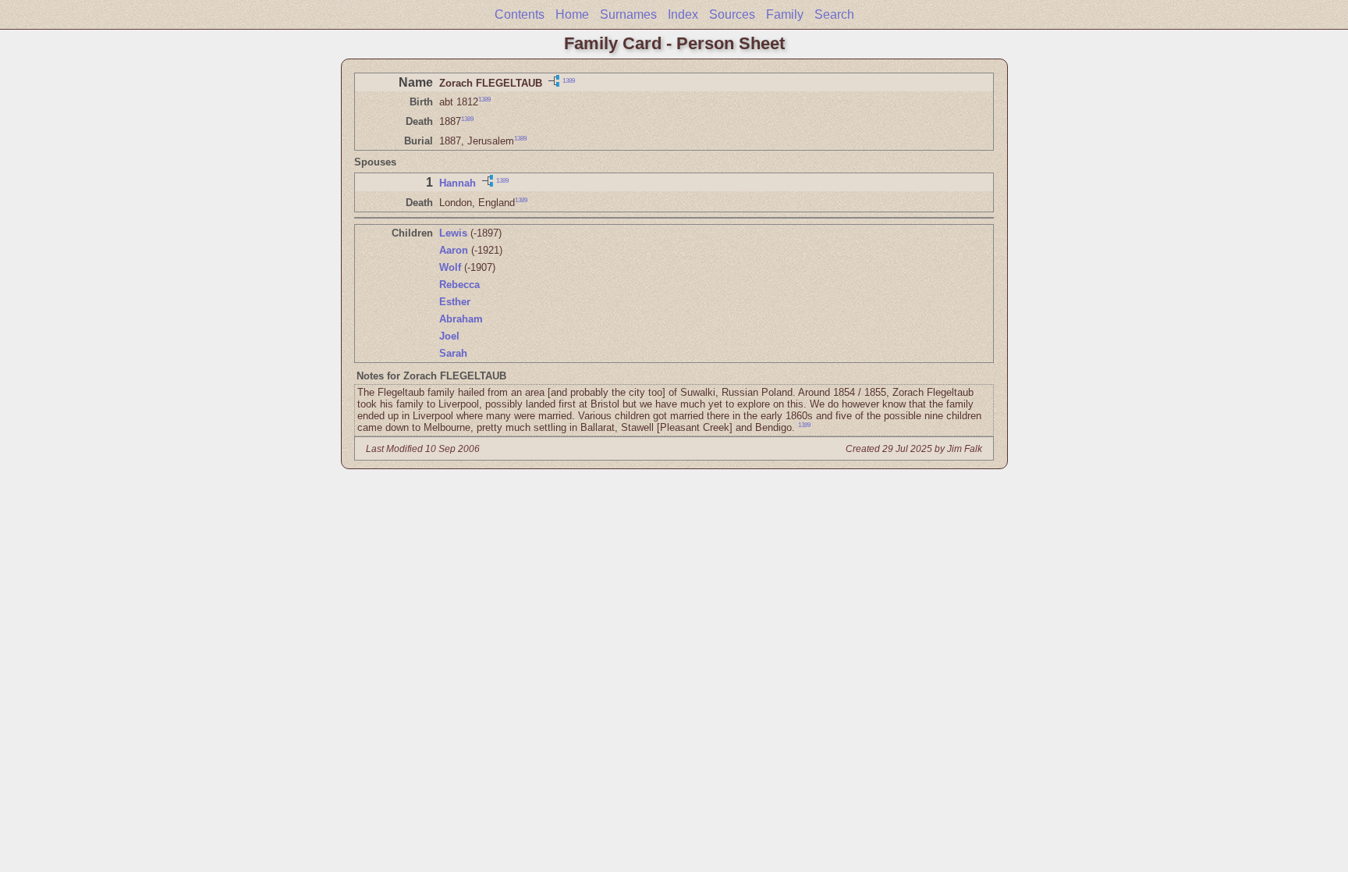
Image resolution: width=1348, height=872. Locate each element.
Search (834, 14)
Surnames (628, 14)
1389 (568, 80)
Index (683, 14)
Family (784, 14)
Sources (732, 14)
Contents (520, 14)
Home (572, 14)
